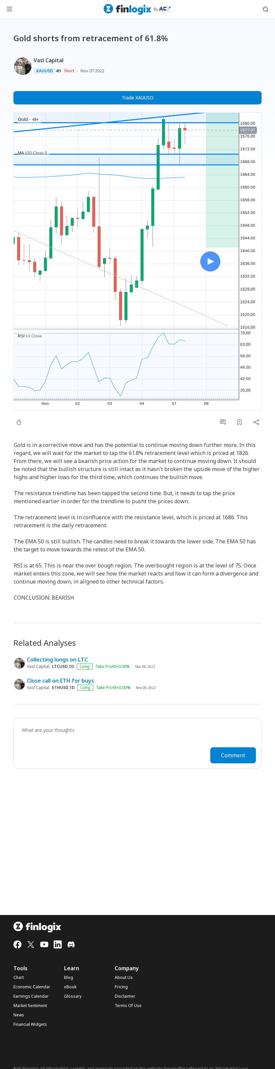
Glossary (72, 996)
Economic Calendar (31, 987)
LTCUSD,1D (63, 666)
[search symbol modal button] (266, 9)
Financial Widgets (30, 1024)
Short (69, 71)
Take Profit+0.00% (112, 666)
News (18, 1015)
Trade (138, 97)
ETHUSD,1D (63, 687)
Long (85, 666)
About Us (124, 977)
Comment (233, 755)
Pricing (121, 987)
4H (58, 71)
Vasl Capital (48, 60)
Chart (18, 977)
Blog (68, 977)
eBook (70, 987)
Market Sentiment (30, 1005)
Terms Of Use (128, 1005)
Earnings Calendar (31, 996)
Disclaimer (125, 996)
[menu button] (9, 9)
